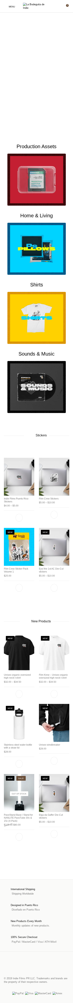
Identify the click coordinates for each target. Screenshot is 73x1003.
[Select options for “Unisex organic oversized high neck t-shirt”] (19, 694)
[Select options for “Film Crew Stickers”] (53, 515)
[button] (19, 588)
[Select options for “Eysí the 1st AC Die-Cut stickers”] (53, 588)
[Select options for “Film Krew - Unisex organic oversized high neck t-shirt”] (53, 694)
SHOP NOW (20, 71)
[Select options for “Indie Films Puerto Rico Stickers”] (19, 518)
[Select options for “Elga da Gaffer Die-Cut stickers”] (53, 834)
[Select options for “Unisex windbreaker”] (53, 761)
